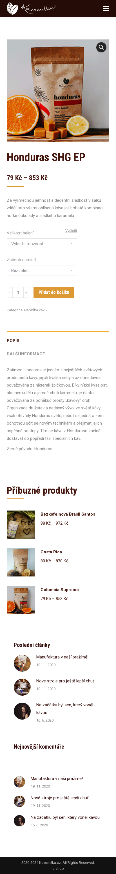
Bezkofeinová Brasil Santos (68, 514)
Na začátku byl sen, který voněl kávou (64, 708)
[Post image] (22, 663)
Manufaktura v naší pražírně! (62, 657)
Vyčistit (71, 231)
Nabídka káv (34, 310)
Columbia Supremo (60, 589)
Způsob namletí (21, 259)
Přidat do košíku (54, 292)
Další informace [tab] (26, 353)
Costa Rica (51, 551)
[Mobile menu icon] (105, 8)
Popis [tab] (13, 340)
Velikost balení (20, 233)
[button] (101, 47)
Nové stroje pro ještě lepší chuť (65, 681)
